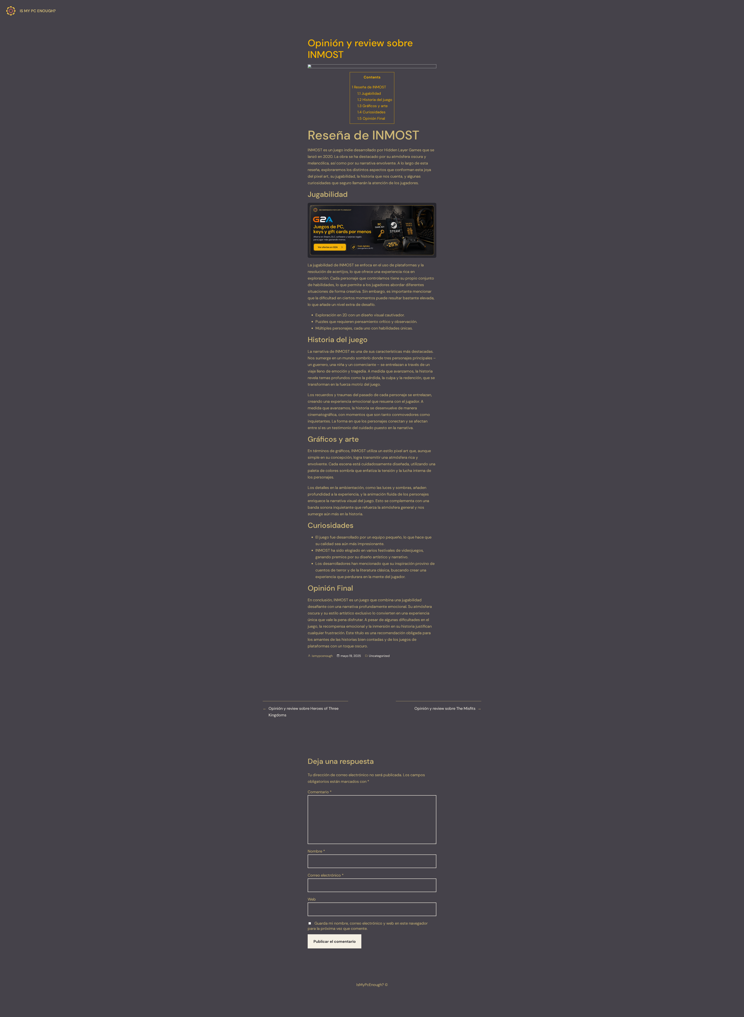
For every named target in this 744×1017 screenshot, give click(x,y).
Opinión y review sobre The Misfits (444, 708)
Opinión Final (371, 118)
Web (312, 899)
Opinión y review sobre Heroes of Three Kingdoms (303, 712)
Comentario (320, 791)
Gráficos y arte (372, 105)
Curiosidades (371, 112)
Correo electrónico (326, 875)
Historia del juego (374, 99)
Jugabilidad (369, 93)
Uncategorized (379, 656)
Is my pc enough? (38, 10)
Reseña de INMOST (369, 87)
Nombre (316, 851)
